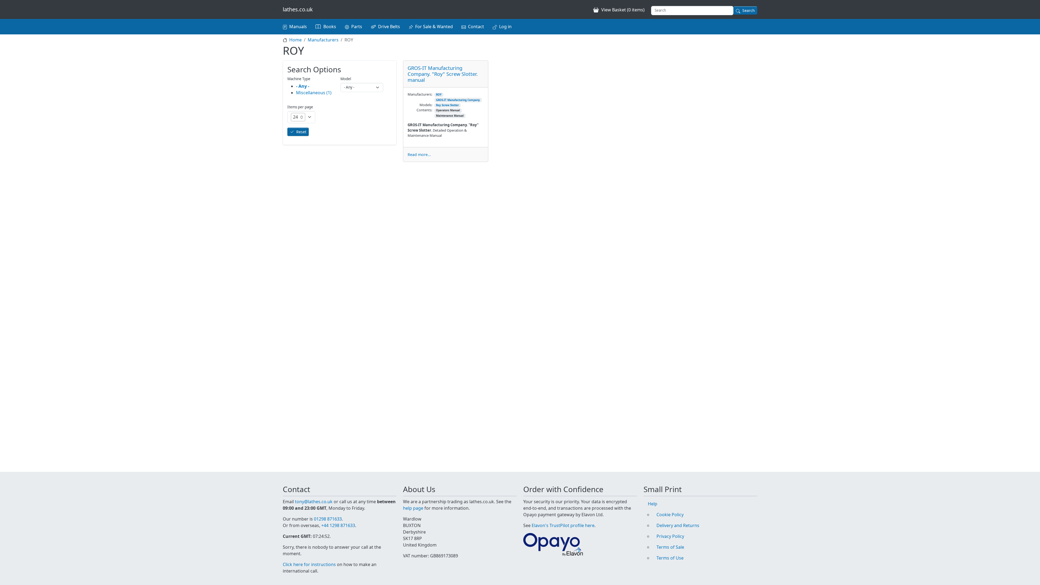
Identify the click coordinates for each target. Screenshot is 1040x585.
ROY (438, 94)
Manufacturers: (420, 94)
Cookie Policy (670, 515)
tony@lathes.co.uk (314, 502)
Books (329, 27)
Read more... (419, 154)
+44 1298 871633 (338, 525)
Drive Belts (389, 27)
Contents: (424, 110)
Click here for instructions (309, 564)
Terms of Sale (670, 547)
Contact (476, 27)
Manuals (298, 27)
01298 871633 (328, 519)
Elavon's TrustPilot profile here (563, 525)
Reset (301, 131)
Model (345, 78)
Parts (356, 27)
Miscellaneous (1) (314, 93)
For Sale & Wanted (434, 27)
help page (413, 508)
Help (652, 504)
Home (295, 40)
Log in (505, 27)
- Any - (302, 86)
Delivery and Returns (677, 525)
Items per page (300, 107)
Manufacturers (323, 40)
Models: (426, 104)
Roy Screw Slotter (447, 105)
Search (748, 10)
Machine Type (298, 78)
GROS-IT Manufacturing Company (458, 100)
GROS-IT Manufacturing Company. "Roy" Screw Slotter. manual (443, 73)
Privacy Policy (670, 536)
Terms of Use (670, 558)
